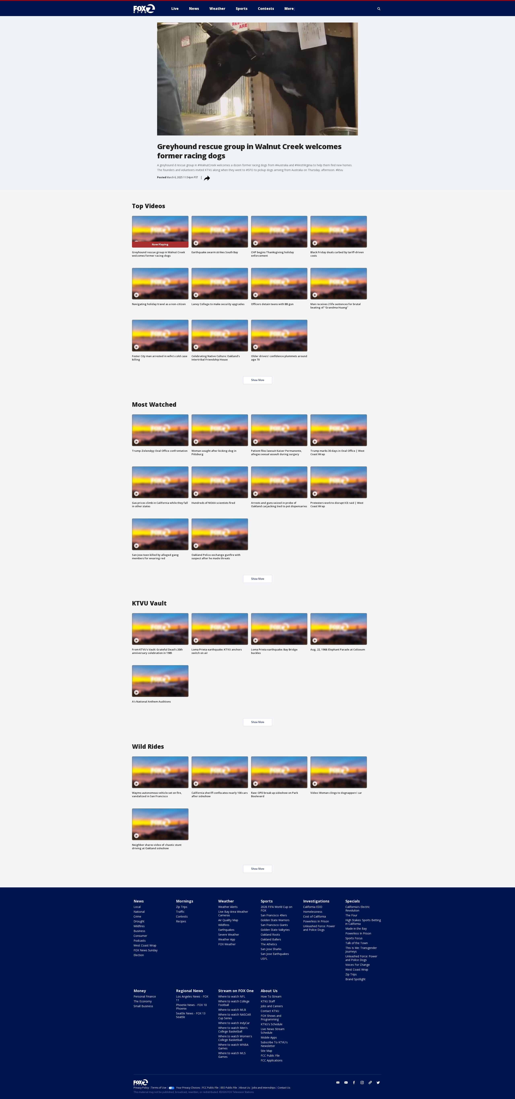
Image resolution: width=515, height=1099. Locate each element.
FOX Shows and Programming (271, 1017)
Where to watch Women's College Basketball (235, 1038)
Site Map (266, 1051)
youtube (346, 1082)
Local (137, 907)
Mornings (184, 901)
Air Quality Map (228, 920)
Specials (352, 901)
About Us (269, 990)
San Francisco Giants (274, 925)
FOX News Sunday (146, 950)
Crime (137, 916)
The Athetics (269, 944)
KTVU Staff (268, 1001)
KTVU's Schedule (271, 1024)
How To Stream (271, 996)
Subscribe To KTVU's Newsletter (274, 1044)
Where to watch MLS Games (232, 1055)
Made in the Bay (356, 928)
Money (140, 990)
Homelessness (312, 912)
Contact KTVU (270, 1011)
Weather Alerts (228, 907)
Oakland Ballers (271, 939)
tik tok (370, 1082)
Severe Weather (228, 934)
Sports (267, 901)
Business (139, 931)
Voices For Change (357, 965)
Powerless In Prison (316, 921)
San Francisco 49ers (274, 915)
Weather (226, 901)
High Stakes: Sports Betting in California (363, 922)
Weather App (226, 939)
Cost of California (314, 916)
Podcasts (140, 940)
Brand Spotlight (355, 979)
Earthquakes (226, 930)
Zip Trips (181, 907)
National (139, 912)
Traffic (180, 912)
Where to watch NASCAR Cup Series (234, 1016)
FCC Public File (270, 1055)
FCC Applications (271, 1060)
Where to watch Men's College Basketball (233, 1029)
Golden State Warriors (275, 920)
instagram (362, 1082)
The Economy (143, 1001)
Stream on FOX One (236, 990)
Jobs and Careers (272, 1006)
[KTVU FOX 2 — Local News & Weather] (147, 8)
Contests (182, 916)
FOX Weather (227, 944)
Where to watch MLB (232, 1010)
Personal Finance (145, 996)
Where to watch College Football (233, 1003)
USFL (264, 959)
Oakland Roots (270, 934)
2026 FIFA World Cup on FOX (276, 908)
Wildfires (139, 926)
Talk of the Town (356, 943)
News (139, 901)
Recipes (181, 921)
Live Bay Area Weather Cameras (233, 913)
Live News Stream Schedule (272, 1030)
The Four (351, 915)
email (338, 1082)
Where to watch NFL (231, 996)
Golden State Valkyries (275, 930)
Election (139, 955)
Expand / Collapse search (379, 9)
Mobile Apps (269, 1037)
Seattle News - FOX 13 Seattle (190, 1015)
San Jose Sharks (271, 949)
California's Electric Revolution (357, 908)
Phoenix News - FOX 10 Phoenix (191, 1006)
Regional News (189, 990)
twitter (378, 1082)
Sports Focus (354, 938)
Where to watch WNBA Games (233, 1046)
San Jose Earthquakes (275, 954)
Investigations (316, 901)
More (289, 8)
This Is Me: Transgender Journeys (361, 949)
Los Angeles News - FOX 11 (192, 998)
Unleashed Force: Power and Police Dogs (319, 928)
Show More (257, 380)
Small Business (143, 1006)
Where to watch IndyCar (234, 1023)
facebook (354, 1082)
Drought (139, 921)
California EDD (312, 907)
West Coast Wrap (145, 945)
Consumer (140, 936)
